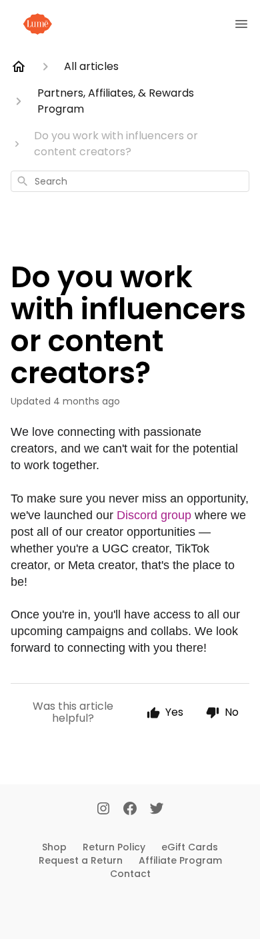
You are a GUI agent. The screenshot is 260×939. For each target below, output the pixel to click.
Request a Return (81, 860)
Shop (54, 847)
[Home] (19, 67)
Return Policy (114, 847)
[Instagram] (103, 809)
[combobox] (130, 181)
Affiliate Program (180, 860)
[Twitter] (157, 809)
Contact (130, 873)
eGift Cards (189, 847)
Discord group (154, 515)
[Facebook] (130, 809)
